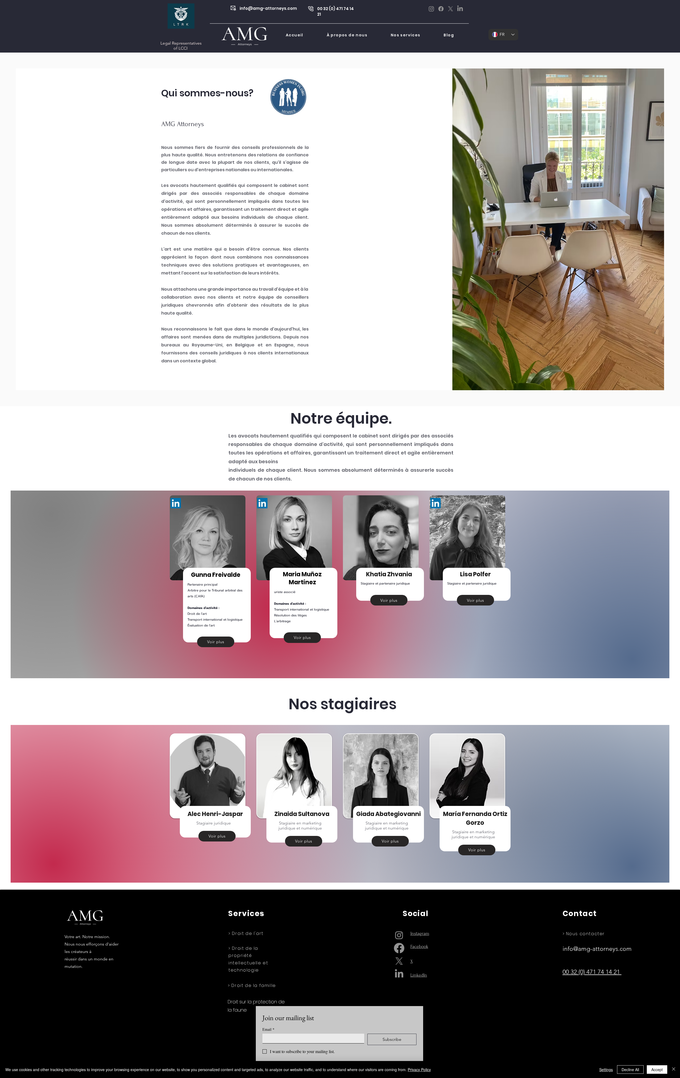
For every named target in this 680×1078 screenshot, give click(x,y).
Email (268, 1029)
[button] (405, 35)
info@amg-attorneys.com (268, 8)
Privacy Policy (419, 1069)
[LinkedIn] (460, 8)
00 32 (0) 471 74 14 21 (592, 972)
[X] (450, 8)
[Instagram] (431, 8)
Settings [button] (606, 1069)
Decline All (630, 1069)
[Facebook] (440, 8)
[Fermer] (673, 1069)
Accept (657, 1069)
